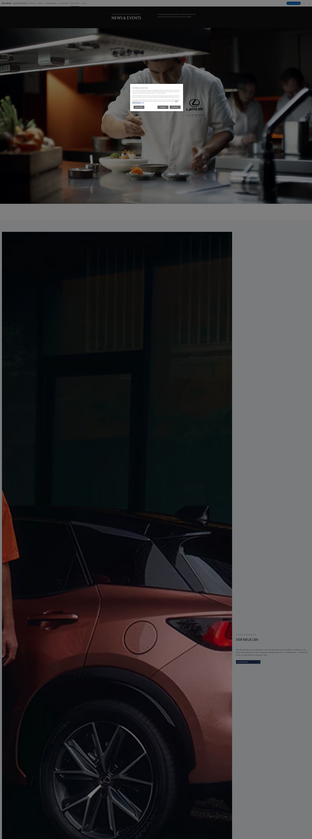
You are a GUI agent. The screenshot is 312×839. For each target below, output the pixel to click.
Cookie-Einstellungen (139, 107)
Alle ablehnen (162, 107)
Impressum (142, 102)
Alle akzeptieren (175, 107)
